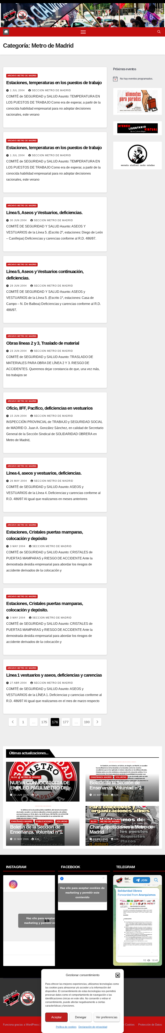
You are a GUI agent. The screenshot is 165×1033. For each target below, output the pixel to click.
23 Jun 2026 (22, 795)
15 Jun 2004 (19, 415)
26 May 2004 (19, 480)
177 (66, 722)
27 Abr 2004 (19, 682)
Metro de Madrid (30, 777)
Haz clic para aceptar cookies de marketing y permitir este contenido (48, 920)
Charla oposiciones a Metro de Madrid (121, 829)
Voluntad (121, 777)
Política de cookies (66, 1027)
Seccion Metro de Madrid (51, 90)
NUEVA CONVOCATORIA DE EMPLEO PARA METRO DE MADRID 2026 (40, 787)
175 (44, 722)
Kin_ (37, 795)
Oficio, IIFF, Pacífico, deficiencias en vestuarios (49, 408)
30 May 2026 (101, 795)
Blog (14, 777)
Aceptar (56, 1017)
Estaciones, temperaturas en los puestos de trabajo (54, 82)
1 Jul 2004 (18, 90)
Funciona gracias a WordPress (21, 1024)
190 (87, 722)
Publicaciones (44, 821)
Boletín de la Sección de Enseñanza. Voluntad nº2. (116, 785)
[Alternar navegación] (83, 32)
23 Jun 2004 (19, 351)
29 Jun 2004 (19, 285)
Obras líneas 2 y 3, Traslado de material (42, 343)
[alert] (137, 78)
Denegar (80, 1017)
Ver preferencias (107, 1017)
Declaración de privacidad (92, 1027)
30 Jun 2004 (19, 220)
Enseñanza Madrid (101, 777)
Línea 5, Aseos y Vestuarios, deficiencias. (44, 212)
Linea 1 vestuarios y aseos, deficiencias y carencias (54, 675)
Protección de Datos (150, 1024)
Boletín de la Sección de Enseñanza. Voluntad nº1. (36, 829)
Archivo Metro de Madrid (21, 75)
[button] (118, 975)
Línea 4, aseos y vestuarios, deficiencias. (43, 473)
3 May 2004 (18, 546)
